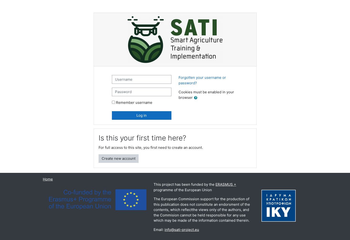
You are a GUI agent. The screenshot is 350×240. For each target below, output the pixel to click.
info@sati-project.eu (182, 229)
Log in (141, 115)
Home (48, 179)
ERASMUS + (225, 184)
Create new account (118, 158)
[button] (197, 98)
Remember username (134, 102)
